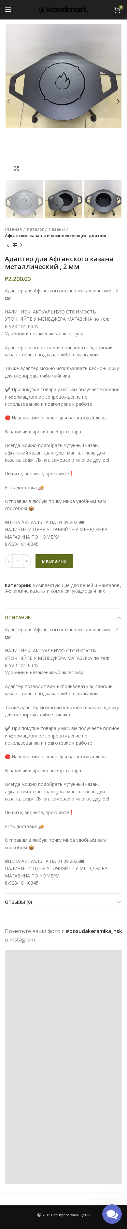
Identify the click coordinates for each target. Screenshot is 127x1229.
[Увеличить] (16, 168)
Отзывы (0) (18, 902)
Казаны (57, 229)
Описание (18, 617)
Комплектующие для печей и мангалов (76, 585)
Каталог (35, 229)
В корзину (54, 561)
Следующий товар (21, 245)
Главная (13, 229)
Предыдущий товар (8, 245)
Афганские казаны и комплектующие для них (55, 235)
